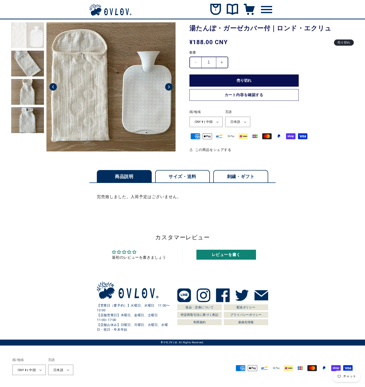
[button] (53, 87)
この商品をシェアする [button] (213, 150)
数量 (192, 52)
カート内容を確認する (244, 95)
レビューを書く (226, 254)
